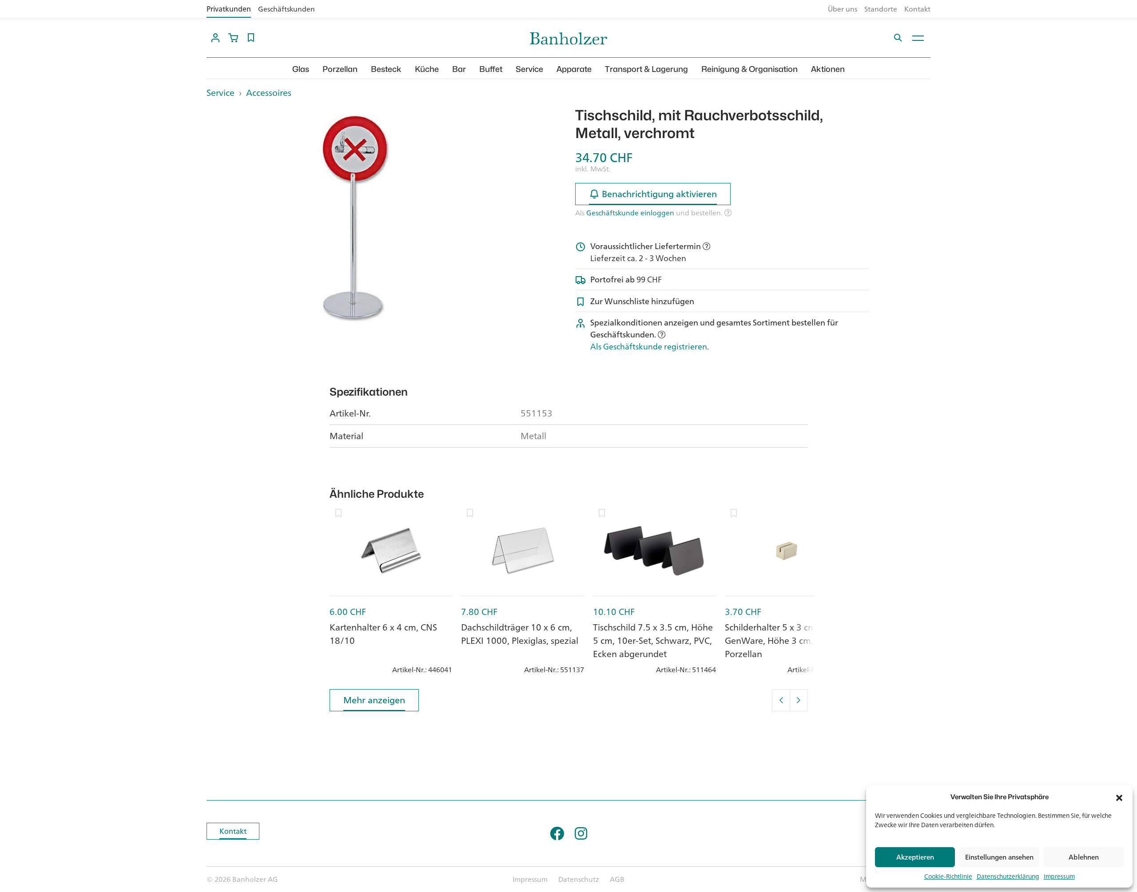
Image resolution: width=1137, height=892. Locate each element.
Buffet (490, 69)
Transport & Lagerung (646, 69)
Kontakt (917, 9)
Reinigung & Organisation (749, 69)
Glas (300, 69)
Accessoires (268, 92)
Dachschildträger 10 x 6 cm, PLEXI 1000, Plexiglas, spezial (519, 633)
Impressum (1059, 876)
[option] (354, 217)
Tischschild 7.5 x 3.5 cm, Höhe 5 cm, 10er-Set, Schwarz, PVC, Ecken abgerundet (653, 640)
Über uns (842, 9)
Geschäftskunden (286, 9)
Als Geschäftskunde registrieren (648, 346)
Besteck (386, 69)
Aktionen (828, 69)
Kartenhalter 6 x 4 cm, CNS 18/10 (383, 633)
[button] (1119, 797)
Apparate (574, 69)
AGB (617, 879)
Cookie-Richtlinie (948, 876)
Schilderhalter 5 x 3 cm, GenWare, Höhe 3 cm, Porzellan (771, 640)
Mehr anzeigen (374, 700)
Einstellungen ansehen (999, 857)
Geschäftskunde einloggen (630, 212)
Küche (427, 69)
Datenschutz (578, 879)
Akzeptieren (915, 857)
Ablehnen (1084, 857)
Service (529, 69)
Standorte (880, 9)
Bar (459, 69)
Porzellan (340, 69)
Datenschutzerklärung (1008, 876)
